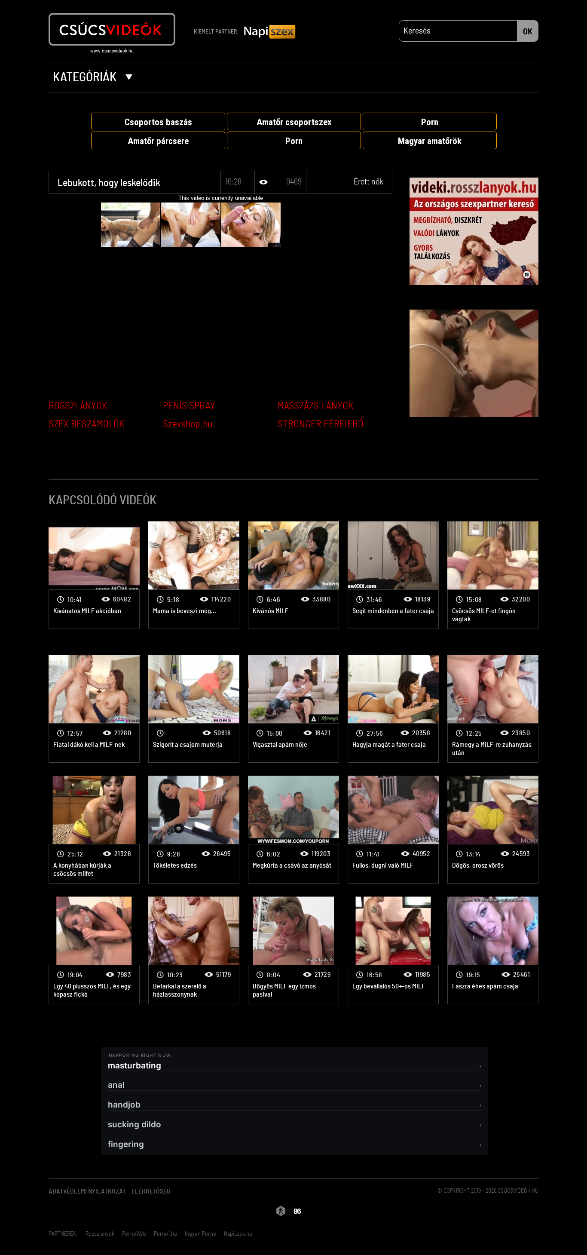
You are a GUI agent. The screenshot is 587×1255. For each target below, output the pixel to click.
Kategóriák (86, 77)
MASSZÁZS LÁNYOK (316, 406)
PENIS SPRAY (189, 406)
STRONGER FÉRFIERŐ (321, 424)
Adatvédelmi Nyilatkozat (87, 1191)
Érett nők (368, 182)
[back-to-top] (542, 1229)
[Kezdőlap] (112, 29)
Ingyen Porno (200, 1234)
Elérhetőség (151, 1191)
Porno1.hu (165, 1234)
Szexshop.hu (187, 424)
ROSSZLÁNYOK (78, 406)
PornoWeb (134, 1234)
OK (527, 32)
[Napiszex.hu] (270, 32)
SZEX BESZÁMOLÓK (87, 424)
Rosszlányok (100, 1234)
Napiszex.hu (238, 1234)
